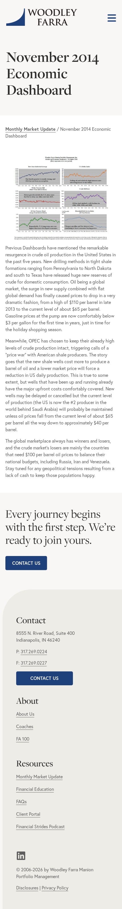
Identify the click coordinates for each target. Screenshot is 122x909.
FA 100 (22, 739)
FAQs (21, 801)
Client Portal (28, 814)
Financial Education (35, 789)
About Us (25, 714)
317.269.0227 (34, 663)
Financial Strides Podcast (40, 826)
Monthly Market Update (39, 776)
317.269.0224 (34, 651)
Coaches (24, 726)
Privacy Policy (55, 888)
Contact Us (26, 563)
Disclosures (27, 888)
